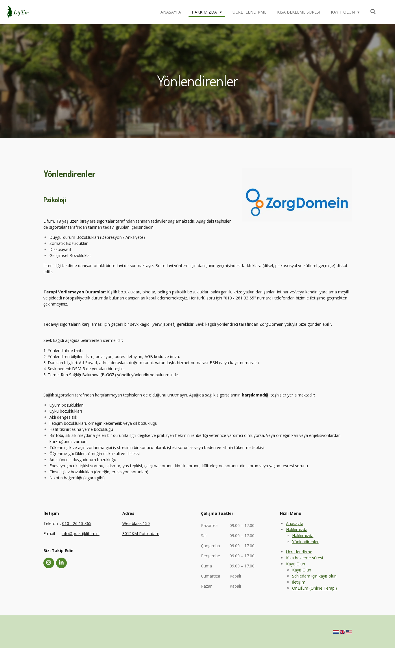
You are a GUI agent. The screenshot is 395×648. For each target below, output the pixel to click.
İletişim (298, 582)
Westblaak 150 (136, 523)
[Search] (373, 12)
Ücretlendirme (299, 551)
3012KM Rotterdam (140, 533)
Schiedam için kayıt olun (314, 576)
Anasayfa (294, 523)
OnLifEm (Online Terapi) (314, 588)
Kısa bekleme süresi (304, 558)
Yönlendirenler (305, 541)
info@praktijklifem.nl (80, 533)
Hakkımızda (296, 529)
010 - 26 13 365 (76, 523)
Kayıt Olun (295, 564)
